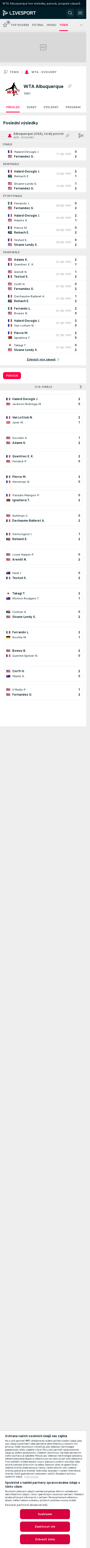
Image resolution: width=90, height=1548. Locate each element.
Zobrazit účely (45, 1539)
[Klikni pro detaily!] (43, 154)
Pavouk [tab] (12, 375)
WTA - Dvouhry (44, 72)
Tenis (14, 72)
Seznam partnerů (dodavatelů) (26, 1505)
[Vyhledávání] (70, 13)
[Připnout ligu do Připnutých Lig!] (70, 86)
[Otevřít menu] (80, 13)
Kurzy (31, 107)
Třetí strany (31, 1476)
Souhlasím (45, 1514)
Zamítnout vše (45, 1526)
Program (73, 107)
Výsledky (51, 107)
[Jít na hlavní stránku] (25, 13)
